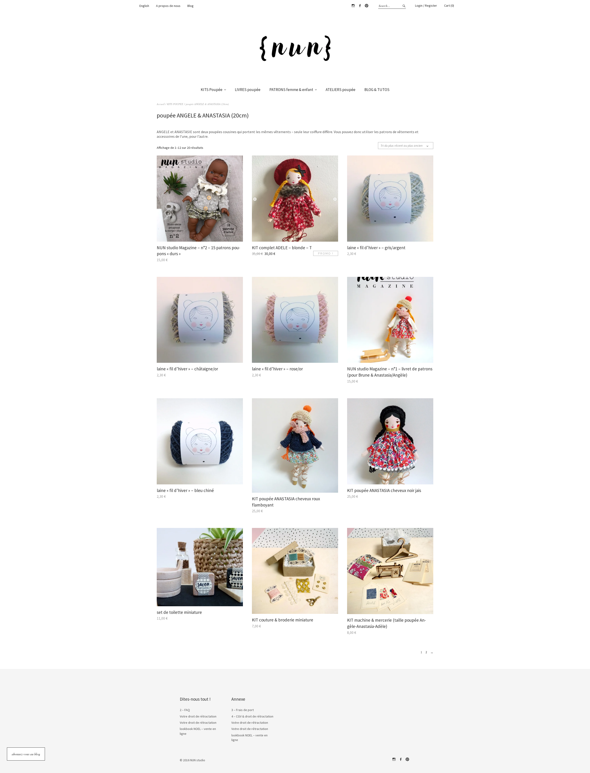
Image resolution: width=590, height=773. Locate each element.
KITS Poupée (211, 89)
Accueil (161, 104)
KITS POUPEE (175, 104)
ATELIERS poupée (340, 89)
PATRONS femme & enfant (291, 89)
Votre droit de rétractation (198, 716)
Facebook (359, 5)
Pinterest (366, 5)
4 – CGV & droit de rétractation (252, 716)
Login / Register (426, 5)
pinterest (407, 759)
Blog (190, 6)
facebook (400, 759)
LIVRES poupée (247, 89)
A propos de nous (168, 6)
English (144, 6)
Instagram (353, 5)
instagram (393, 759)
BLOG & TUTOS (376, 89)
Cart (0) (449, 5)
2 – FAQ (185, 710)
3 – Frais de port (242, 710)
